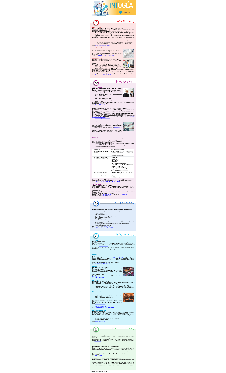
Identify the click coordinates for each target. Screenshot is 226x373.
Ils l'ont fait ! (96, 305)
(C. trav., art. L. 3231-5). (98, 341)
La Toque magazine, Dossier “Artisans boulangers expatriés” (105, 307)
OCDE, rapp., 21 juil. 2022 (111, 55)
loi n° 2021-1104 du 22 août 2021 (117, 257)
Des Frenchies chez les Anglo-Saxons (101, 306)
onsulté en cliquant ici (106, 226)
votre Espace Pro (104, 273)
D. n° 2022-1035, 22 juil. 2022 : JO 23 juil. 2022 (102, 263)
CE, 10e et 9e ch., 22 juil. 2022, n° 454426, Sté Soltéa (103, 74)
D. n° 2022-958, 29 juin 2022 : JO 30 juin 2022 (102, 118)
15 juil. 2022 (104, 195)
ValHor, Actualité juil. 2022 (99, 277)
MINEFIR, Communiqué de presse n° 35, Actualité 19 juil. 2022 (105, 227)
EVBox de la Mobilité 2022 (103, 246)
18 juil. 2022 (109, 195)
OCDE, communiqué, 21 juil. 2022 (100, 55)
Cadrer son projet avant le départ (100, 304)
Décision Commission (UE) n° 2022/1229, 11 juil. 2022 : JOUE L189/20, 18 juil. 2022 (108, 289)
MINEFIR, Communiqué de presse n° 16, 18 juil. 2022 (103, 45)
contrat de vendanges (124, 194)
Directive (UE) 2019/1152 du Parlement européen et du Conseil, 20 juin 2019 (107, 181)
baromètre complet (101, 250)
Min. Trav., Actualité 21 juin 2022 (100, 321)
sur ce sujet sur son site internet (108, 194)
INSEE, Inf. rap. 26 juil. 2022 (99, 355)
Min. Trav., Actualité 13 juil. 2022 (100, 104)
